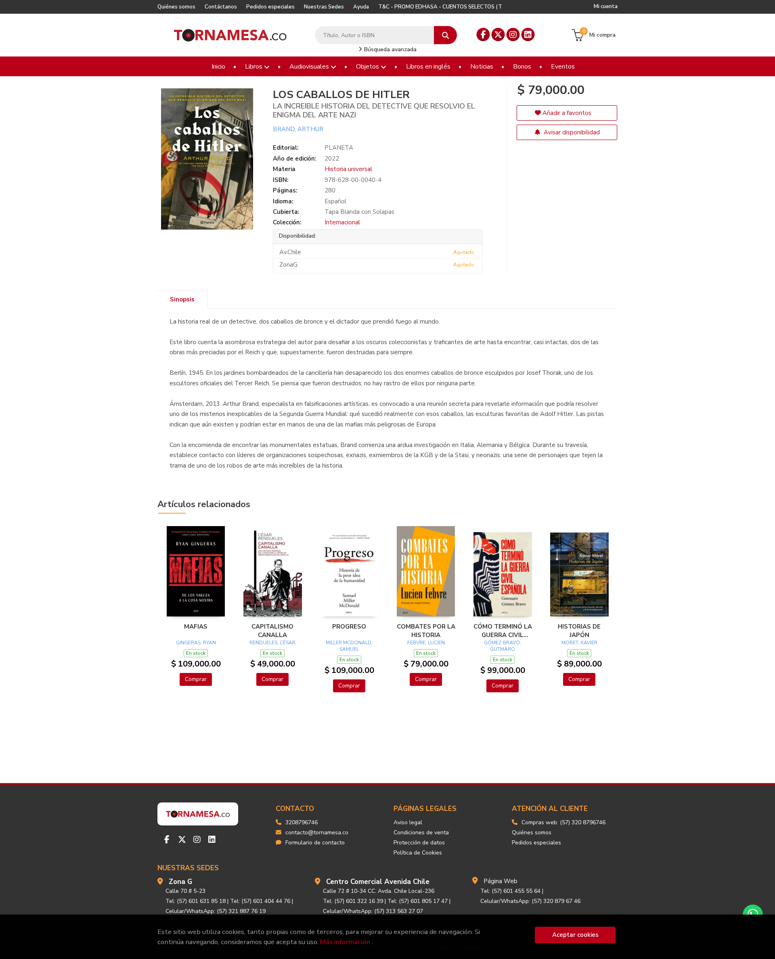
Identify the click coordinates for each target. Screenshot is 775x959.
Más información (345, 941)
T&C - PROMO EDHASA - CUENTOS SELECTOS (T (440, 6)
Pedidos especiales (270, 6)
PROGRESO (349, 627)
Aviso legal (408, 822)
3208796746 (301, 822)
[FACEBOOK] (483, 34)
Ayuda (361, 6)
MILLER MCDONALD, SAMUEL (349, 645)
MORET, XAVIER (579, 642)
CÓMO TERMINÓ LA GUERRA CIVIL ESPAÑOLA (502, 631)
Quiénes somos (176, 6)
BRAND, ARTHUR (298, 129)
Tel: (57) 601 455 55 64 (510, 891)
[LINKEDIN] (528, 34)
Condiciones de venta (421, 832)
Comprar (196, 679)
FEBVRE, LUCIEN (426, 642)
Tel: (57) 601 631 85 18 (195, 901)
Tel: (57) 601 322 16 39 (353, 901)
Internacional (342, 222)
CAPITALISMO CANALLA (272, 631)
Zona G (180, 881)
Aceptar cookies (575, 935)
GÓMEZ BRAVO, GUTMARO (502, 645)
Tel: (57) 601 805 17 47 (418, 901)
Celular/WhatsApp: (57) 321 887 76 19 (215, 911)
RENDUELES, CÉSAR (272, 642)
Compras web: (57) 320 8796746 (563, 822)
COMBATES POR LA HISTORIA (426, 631)
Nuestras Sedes (324, 6)
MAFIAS (195, 627)
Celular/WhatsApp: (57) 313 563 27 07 (373, 911)
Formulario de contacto (315, 842)
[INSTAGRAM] (513, 34)
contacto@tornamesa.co (316, 832)
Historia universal (348, 169)
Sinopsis (182, 299)
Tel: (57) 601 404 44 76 (260, 901)
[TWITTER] (498, 34)
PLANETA (339, 148)
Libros (254, 66)
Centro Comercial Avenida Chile (377, 881)
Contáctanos (221, 6)
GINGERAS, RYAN (196, 642)
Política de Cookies (418, 853)
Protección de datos (419, 842)
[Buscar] (445, 35)
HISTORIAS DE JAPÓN (579, 631)
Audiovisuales (310, 66)
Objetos (368, 66)
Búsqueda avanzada (389, 49)
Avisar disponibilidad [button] (571, 132)
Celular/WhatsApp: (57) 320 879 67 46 (530, 901)
